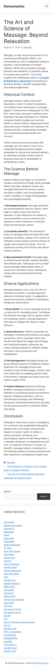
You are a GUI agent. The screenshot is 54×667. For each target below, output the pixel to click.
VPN (6, 577)
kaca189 (8, 641)
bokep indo (9, 557)
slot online (9, 522)
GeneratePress (42, 663)
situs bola (9, 538)
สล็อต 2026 (9, 586)
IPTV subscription (12, 631)
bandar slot (9, 580)
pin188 (7, 615)
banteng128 (10, 635)
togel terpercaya (12, 545)
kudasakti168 (10, 638)
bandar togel (10, 567)
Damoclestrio (14, 6)
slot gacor (9, 593)
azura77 (8, 561)
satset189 (9, 603)
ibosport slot (10, 628)
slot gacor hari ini (12, 609)
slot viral (8, 606)
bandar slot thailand (14, 599)
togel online (9, 596)
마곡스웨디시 (10, 644)
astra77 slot (10, 651)
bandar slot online (13, 525)
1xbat (6, 535)
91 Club (7, 548)
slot (5, 619)
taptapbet (9, 532)
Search (7, 491)
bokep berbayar (12, 583)
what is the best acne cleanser (19, 622)
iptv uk (7, 625)
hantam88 (9, 541)
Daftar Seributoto (12, 570)
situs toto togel (11, 573)
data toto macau (12, 551)
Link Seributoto (11, 564)
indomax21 (9, 528)
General (11, 462)
